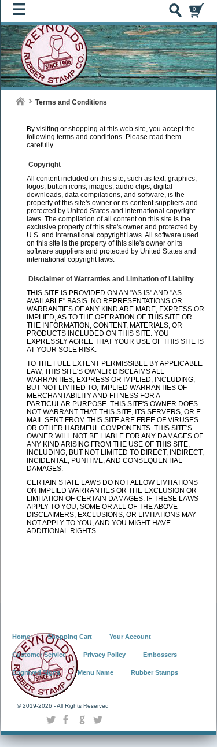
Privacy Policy (104, 654)
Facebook (66, 720)
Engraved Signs (36, 672)
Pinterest (97, 720)
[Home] (20, 101)
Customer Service (39, 654)
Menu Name (95, 672)
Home (21, 636)
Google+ (82, 720)
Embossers (160, 654)
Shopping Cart (69, 636)
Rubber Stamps (154, 672)
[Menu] (22, 12)
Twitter (51, 720)
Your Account (130, 636)
